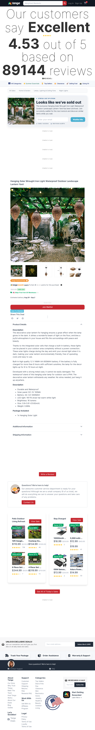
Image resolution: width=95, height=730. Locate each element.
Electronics (39, 693)
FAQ (53, 669)
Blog (9, 705)
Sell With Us (26, 704)
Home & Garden (24, 91)
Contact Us (28, 502)
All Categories (16, 83)
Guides (10, 708)
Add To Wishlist (17, 311)
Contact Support (16, 669)
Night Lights (63, 91)
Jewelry (38, 698)
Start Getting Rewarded (78, 693)
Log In (71, 3)
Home (37, 696)
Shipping (25, 686)
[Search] (65, 3)
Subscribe (80, 685)
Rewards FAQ (27, 693)
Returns (24, 688)
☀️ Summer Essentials (31, 83)
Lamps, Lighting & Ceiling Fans (45, 91)
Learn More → (77, 697)
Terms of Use (27, 722)
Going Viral (85, 83)
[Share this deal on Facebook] (12, 318)
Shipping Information (22, 435)
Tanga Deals (13, 719)
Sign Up (78, 3)
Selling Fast (72, 83)
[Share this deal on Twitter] (18, 318)
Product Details (19, 324)
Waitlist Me (78, 119)
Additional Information (23, 426)
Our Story (11, 683)
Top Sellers (46, 83)
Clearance (59, 83)
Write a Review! (47, 474)
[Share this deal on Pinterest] (23, 318)
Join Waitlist (47, 307)
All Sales (12, 91)
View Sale (35, 521)
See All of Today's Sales (47, 591)
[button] (61, 285)
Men (37, 691)
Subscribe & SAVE (84, 644)
